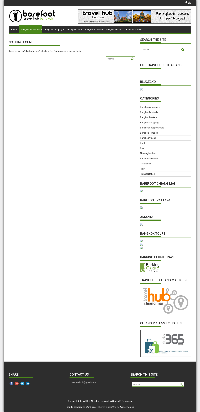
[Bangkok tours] (141, 89)
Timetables (145, 163)
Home (14, 29)
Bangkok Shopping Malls (152, 127)
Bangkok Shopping (53, 29)
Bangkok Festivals (149, 112)
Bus (142, 148)
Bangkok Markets (148, 117)
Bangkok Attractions (30, 29)
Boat (142, 143)
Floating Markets (148, 153)
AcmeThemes (127, 407)
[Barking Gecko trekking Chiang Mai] (149, 271)
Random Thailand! (134, 29)
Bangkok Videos (113, 29)
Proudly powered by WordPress (81, 407)
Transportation (73, 29)
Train (142, 169)
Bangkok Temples (93, 29)
